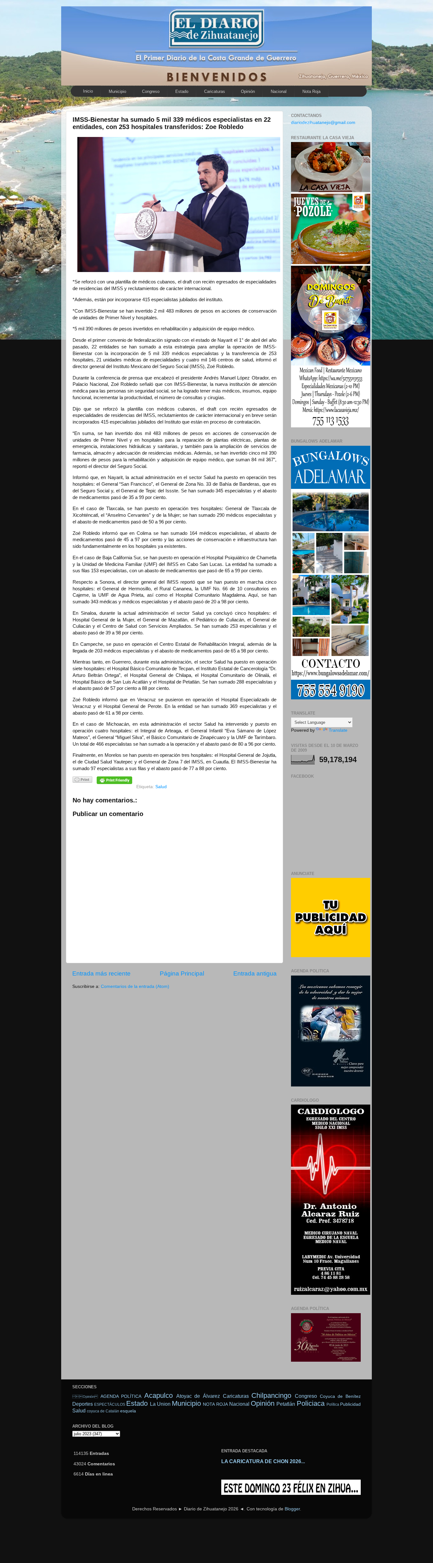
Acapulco (158, 1395)
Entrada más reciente (101, 973)
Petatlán (285, 1404)
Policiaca (311, 1403)
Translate (338, 730)
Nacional (279, 91)
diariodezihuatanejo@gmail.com (323, 122)
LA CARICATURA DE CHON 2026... (263, 1461)
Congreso (150, 91)
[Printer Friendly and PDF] (82, 780)
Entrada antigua (255, 973)
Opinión (248, 91)
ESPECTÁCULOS (109, 1404)
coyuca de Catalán (103, 1411)
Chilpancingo (271, 1395)
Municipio (117, 91)
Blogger (292, 1509)
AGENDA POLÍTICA (121, 1396)
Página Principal (182, 973)
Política (332, 1404)
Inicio (88, 91)
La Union (160, 1404)
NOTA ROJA (215, 1404)
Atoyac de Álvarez (198, 1396)
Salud (161, 786)
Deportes (82, 1404)
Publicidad (350, 1404)
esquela (128, 1411)
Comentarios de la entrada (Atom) (135, 986)
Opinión (85, 1396)
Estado (181, 91)
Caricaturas (214, 91)
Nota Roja (311, 91)
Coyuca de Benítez (340, 1396)
